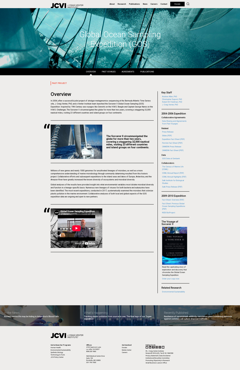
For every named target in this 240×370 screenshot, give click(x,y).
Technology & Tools (58, 355)
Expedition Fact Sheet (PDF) (173, 139)
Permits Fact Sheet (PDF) (172, 143)
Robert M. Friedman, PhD (172, 102)
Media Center (126, 350)
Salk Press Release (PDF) (172, 187)
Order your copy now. (171, 279)
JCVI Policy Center (57, 357)
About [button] (112, 4)
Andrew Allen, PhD (169, 97)
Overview (91, 71)
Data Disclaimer (164, 356)
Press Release (168, 132)
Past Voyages (109, 71)
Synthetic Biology (57, 352)
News (145, 4)
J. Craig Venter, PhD (170, 105)
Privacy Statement (152, 356)
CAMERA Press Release (171, 147)
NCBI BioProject (168, 213)
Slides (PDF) (167, 136)
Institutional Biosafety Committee (158, 358)
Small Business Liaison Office (156, 363)
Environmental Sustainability (173, 292)
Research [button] (122, 4)
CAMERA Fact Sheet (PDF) (173, 150)
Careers (154, 4)
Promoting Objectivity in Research (158, 360)
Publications (134, 4)
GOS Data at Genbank (171, 159)
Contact (163, 4)
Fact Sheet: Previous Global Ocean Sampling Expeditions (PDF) (173, 206)
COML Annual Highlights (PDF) (174, 177)
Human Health (56, 347)
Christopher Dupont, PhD (172, 99)
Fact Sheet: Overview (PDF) (173, 200)
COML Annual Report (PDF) (173, 173)
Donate (177, 4)
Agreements (128, 71)
